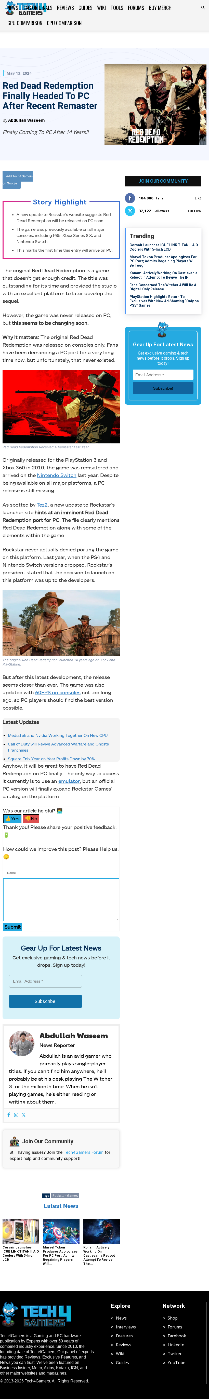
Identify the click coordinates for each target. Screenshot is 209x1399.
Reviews (65, 7)
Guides (86, 7)
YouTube (176, 1362)
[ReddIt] (112, 181)
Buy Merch (160, 7)
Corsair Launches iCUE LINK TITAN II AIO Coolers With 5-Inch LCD (21, 1253)
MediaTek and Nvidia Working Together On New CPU (58, 735)
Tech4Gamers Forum (83, 1152)
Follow (194, 211)
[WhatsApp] (100, 181)
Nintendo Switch (56, 475)
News (12, 7)
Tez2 (42, 504)
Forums (136, 7)
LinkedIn (176, 1345)
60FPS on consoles (58, 692)
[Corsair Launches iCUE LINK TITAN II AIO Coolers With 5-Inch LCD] (21, 1231)
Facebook (177, 1336)
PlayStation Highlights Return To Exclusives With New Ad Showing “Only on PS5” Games (164, 301)
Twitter (175, 1353)
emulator (69, 781)
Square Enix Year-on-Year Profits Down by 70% (51, 758)
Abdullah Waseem (26, 120)
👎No (31, 818)
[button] (203, 7)
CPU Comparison (64, 23)
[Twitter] (88, 181)
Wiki (101, 7)
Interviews (126, 1327)
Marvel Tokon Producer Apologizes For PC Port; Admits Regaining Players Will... (60, 1255)
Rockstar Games (65, 1195)
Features (124, 1336)
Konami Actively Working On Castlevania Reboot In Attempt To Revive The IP (163, 275)
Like (198, 198)
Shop (173, 1318)
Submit (13, 927)
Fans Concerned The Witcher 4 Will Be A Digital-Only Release (162, 287)
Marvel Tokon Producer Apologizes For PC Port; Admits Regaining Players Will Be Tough (163, 261)
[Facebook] (77, 181)
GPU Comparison (24, 23)
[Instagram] (16, 1115)
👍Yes (12, 818)
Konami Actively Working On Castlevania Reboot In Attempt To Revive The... (101, 1255)
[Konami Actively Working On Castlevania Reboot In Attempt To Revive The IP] (101, 1231)
